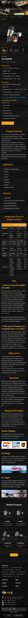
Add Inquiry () (9, 123)
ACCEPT (8, 615)
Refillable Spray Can (7, 576)
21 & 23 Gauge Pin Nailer (16, 567)
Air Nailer (13, 16)
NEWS (17, 579)
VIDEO (17, 586)
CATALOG (18, 583)
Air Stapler (5, 572)
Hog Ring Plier (13, 572)
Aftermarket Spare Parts (8, 574)
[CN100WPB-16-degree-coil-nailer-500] (14, 34)
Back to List (14, 555)
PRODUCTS (5, 565)
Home (1, 16)
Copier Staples (20, 574)
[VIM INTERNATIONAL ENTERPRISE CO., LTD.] (5, 2)
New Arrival (5, 567)
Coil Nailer (19, 16)
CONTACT (4, 586)
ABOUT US (5, 579)
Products (6, 16)
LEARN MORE (18, 615)
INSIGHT (4, 583)
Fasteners (16, 576)
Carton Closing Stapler (7, 569)
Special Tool (22, 572)
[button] (26, 52)
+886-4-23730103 (11, 600)
